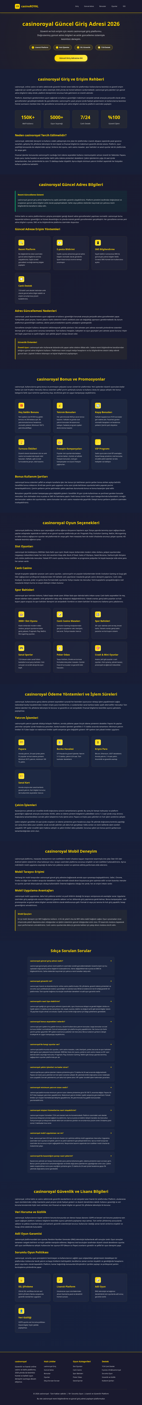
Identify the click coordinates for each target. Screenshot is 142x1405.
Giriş (77, 6)
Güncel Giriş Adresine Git (71, 58)
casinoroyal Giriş (50, 1366)
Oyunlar (114, 6)
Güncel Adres (89, 6)
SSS (124, 6)
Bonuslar (102, 6)
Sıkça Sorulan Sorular (52, 1381)
